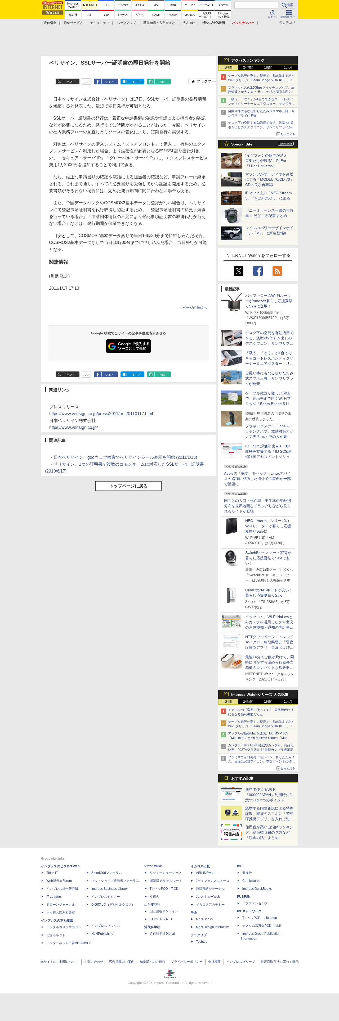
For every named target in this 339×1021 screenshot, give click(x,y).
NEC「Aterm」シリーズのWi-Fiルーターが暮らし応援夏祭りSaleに (268, 526)
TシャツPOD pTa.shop (259, 918)
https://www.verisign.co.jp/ (73, 427)
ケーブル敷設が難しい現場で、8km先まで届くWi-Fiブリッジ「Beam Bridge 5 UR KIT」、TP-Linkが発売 (261, 80)
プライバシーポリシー (187, 962)
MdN (194, 912)
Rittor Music (153, 866)
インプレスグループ (240, 962)
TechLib (201, 941)
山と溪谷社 (152, 904)
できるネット (55, 935)
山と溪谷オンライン (164, 911)
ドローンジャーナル (60, 904)
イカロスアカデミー (210, 904)
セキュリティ (99, 23)
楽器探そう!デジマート (166, 881)
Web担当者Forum (59, 881)
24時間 (248, 67)
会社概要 (214, 962)
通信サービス (73, 23)
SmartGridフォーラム (106, 873)
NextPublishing (102, 934)
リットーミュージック (165, 873)
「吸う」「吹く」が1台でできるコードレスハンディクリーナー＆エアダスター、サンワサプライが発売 (261, 103)
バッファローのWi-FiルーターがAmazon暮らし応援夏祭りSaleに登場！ (268, 300)
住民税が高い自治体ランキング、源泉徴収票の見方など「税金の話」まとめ (269, 832)
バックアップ (126, 23)
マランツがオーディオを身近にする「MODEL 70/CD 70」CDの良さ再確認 (269, 179)
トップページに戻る (128, 486)
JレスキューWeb (208, 897)
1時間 (228, 67)
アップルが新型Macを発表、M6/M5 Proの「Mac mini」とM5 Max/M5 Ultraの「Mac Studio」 (258, 738)
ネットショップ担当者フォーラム (115, 881)
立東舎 (154, 897)
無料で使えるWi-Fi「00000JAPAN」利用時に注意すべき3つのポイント (269, 794)
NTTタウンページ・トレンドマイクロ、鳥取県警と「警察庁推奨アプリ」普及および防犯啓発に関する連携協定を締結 (269, 647)
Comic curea (251, 881)
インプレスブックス (105, 926)
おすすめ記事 (242, 778)
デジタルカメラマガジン (63, 927)
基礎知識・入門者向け (159, 23)
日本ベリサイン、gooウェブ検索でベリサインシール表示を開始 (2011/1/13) (125, 457)
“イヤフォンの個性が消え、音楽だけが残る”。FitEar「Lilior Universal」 (268, 160)
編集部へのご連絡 (152, 962)
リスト (86, 81)
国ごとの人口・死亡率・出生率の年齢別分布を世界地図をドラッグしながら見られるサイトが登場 (257, 505)
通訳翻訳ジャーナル (210, 889)
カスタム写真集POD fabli (261, 926)
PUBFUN (244, 897)
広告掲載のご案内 (121, 962)
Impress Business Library (109, 889)
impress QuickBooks (257, 889)
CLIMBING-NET (161, 919)
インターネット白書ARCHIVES (68, 943)
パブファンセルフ (255, 903)
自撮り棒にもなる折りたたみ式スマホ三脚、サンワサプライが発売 (269, 378)
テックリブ (199, 935)
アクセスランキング (248, 60)
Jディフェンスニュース (212, 881)
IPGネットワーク (249, 911)
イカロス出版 (200, 866)
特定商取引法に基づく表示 (280, 962)
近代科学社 (152, 927)
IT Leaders (54, 897)
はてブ (136, 81)
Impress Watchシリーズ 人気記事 (259, 694)
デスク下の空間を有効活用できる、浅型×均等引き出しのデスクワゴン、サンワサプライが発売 (261, 127)
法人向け (188, 23)
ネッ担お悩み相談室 (60, 912)
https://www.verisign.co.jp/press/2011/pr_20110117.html (101, 413)
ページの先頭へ (195, 308)
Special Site (241, 144)
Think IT (52, 873)
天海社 (247, 873)
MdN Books (204, 919)
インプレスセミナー (105, 897)
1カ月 (288, 67)
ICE (239, 866)
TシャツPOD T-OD (164, 889)
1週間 (268, 67)
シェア (109, 81)
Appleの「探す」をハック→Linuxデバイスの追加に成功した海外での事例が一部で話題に (257, 478)
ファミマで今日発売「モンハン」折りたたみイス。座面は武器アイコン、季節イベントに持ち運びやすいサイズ (261, 761)
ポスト (71, 81)
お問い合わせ (93, 962)
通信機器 (50, 23)
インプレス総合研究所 (62, 889)
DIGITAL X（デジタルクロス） (113, 904)
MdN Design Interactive (213, 927)
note (162, 81)
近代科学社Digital (162, 934)
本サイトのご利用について (60, 962)
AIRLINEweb (205, 873)
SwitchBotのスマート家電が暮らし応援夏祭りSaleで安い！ (268, 558)
